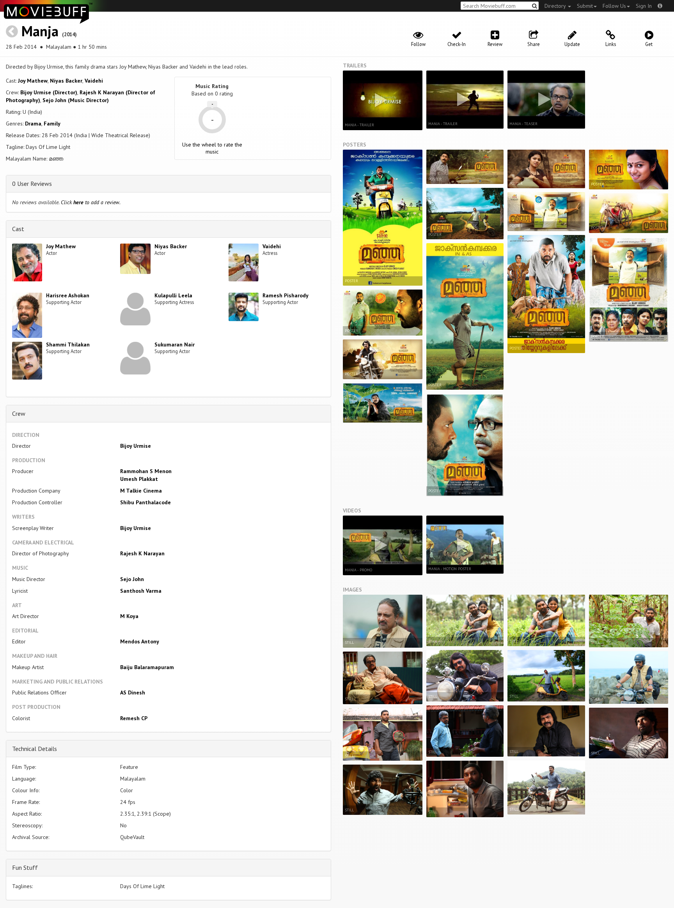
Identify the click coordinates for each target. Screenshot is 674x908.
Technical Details (34, 749)
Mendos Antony (139, 641)
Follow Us (614, 5)
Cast (18, 229)
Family (52, 123)
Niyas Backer (66, 80)
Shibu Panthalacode (145, 502)
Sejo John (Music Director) (76, 100)
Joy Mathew (33, 80)
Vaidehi (94, 80)
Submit (585, 5)
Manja (40, 31)
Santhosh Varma (140, 590)
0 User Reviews (32, 183)
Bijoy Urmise (135, 445)
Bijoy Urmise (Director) (48, 92)
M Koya (129, 616)
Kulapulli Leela (173, 295)
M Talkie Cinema (141, 490)
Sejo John (132, 579)
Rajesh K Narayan (142, 553)
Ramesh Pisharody (286, 295)
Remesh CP (133, 718)
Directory (556, 5)
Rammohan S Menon (146, 471)
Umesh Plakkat (139, 478)
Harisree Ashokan (67, 295)
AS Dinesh (132, 692)
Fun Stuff (25, 867)
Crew (18, 413)
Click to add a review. (91, 202)
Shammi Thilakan (68, 344)
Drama (33, 123)
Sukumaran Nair (174, 344)
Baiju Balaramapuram (147, 667)
